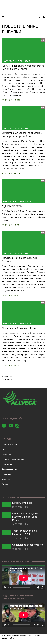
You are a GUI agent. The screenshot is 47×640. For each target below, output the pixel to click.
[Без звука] (38, 587)
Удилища (6, 479)
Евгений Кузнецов (22, 502)
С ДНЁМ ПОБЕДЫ (12, 206)
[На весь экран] (42, 587)
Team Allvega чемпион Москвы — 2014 (24, 532)
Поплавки (6, 454)
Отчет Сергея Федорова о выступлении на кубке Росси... (26, 516)
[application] (23, 577)
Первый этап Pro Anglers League (20, 328)
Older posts (7, 376)
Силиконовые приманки (13, 459)
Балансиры (7, 484)
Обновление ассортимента (27, 544)
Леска (4, 450)
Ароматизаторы (9, 469)
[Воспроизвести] (5, 587)
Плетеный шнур (9, 445)
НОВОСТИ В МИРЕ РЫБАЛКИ (17, 61)
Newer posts (7, 379)
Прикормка (7, 464)
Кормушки (6, 474)
